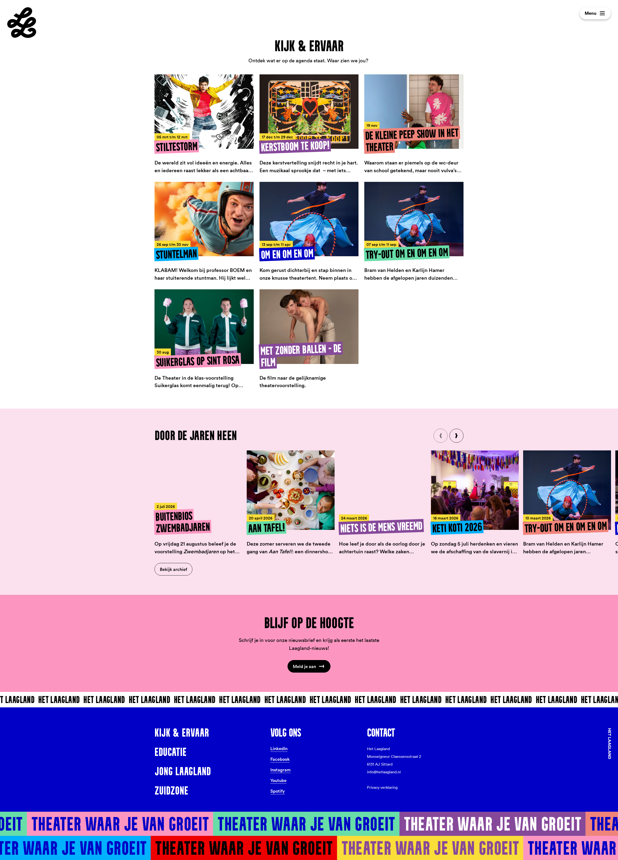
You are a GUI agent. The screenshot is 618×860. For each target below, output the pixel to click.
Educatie (170, 752)
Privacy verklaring (382, 787)
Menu (591, 13)
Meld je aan (304, 666)
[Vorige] (441, 436)
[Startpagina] (21, 22)
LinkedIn (279, 748)
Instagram (280, 769)
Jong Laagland (182, 771)
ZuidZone (171, 790)
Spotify (277, 791)
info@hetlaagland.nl (384, 772)
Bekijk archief (173, 569)
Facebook (280, 759)
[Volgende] (456, 436)
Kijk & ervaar (181, 732)
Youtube (278, 780)
